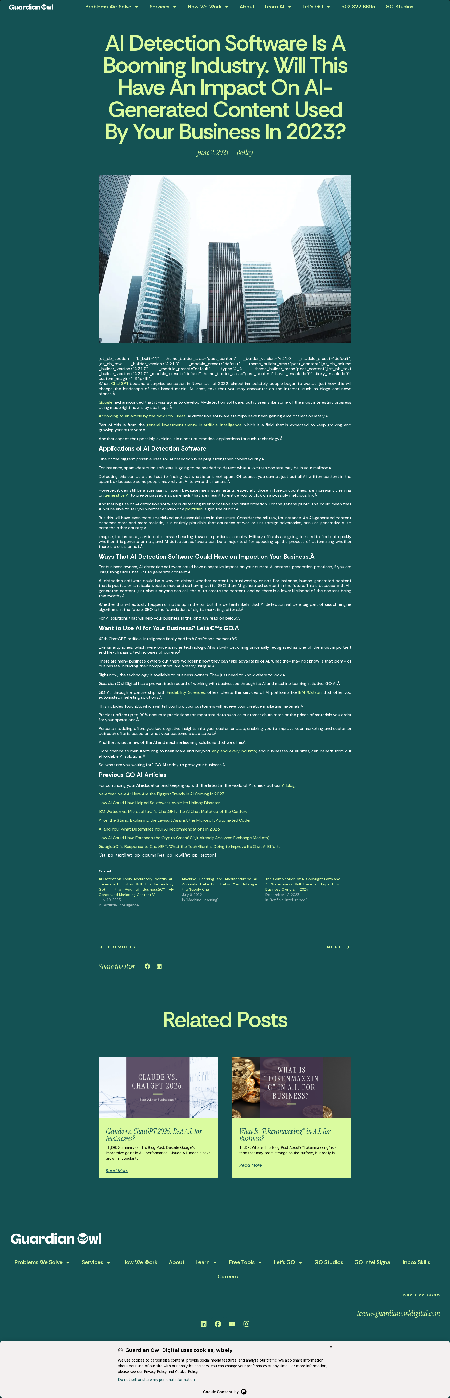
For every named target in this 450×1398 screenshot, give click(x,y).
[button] (148, 966)
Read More (117, 1171)
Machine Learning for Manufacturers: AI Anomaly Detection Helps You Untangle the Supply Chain (219, 884)
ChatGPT (120, 383)
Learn (203, 1262)
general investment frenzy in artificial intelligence (194, 425)
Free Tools (242, 1262)
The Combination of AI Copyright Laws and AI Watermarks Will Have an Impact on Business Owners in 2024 (302, 884)
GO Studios (400, 6)
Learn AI (274, 6)
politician (194, 509)
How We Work (204, 6)
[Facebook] (217, 1323)
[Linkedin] (203, 1323)
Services (159, 6)
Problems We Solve (108, 6)
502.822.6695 (358, 6)
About (247, 6)
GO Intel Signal (373, 1262)
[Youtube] (232, 1323)
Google (106, 402)
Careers (228, 1276)
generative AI (117, 495)
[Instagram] (246, 1323)
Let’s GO (313, 6)
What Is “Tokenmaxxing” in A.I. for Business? (284, 1135)
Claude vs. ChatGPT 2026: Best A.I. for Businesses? (154, 1135)
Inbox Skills (416, 1262)
